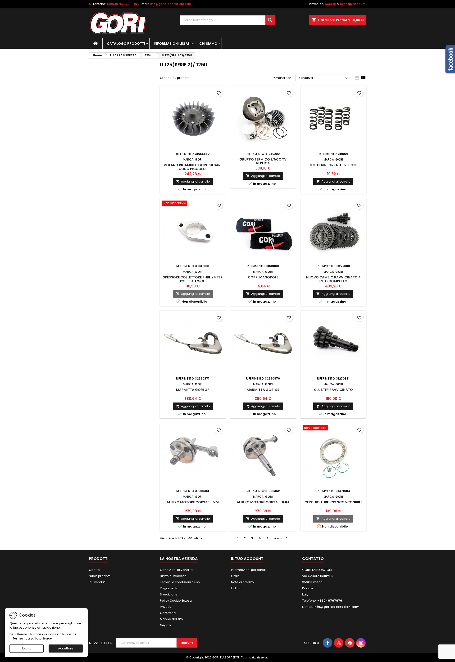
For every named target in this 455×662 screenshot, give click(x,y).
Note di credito (242, 582)
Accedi (330, 4)
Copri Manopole (263, 277)
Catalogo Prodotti (126, 43)
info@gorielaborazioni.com (170, 4)
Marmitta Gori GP (192, 389)
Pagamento (169, 588)
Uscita (27, 648)
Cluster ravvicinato (333, 389)
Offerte (94, 570)
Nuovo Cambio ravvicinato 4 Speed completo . (333, 279)
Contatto (313, 558)
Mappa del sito (171, 619)
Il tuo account (247, 558)
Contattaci (168, 613)
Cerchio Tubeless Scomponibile (333, 502)
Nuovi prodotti (99, 576)
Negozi (165, 625)
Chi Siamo (208, 43)
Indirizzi (236, 588)
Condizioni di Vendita (176, 570)
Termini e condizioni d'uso (180, 582)
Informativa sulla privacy (30, 638)
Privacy (165, 606)
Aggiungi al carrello (193, 181)
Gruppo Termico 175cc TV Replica (263, 161)
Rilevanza (324, 78)
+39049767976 (117, 4)
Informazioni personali (248, 570)
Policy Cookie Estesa (176, 600)
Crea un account (353, 4)
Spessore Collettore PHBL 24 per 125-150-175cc (193, 279)
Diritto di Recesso (173, 576)
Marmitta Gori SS (263, 389)
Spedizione (168, 594)
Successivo (277, 538)
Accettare (65, 648)
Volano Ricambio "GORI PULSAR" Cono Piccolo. (193, 167)
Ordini (235, 576)
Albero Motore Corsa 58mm (193, 502)
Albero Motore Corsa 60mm (263, 502)
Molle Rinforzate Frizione (333, 165)
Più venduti (97, 582)
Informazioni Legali (172, 43)
